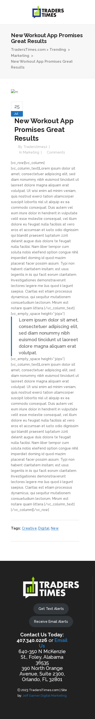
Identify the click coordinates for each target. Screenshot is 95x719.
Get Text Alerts (51, 609)
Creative (29, 528)
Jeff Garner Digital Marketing (45, 695)
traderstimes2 (35, 147)
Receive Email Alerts (51, 622)
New (55, 528)
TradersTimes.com (28, 49)
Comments (56, 152)
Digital (43, 528)
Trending (57, 49)
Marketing (20, 55)
